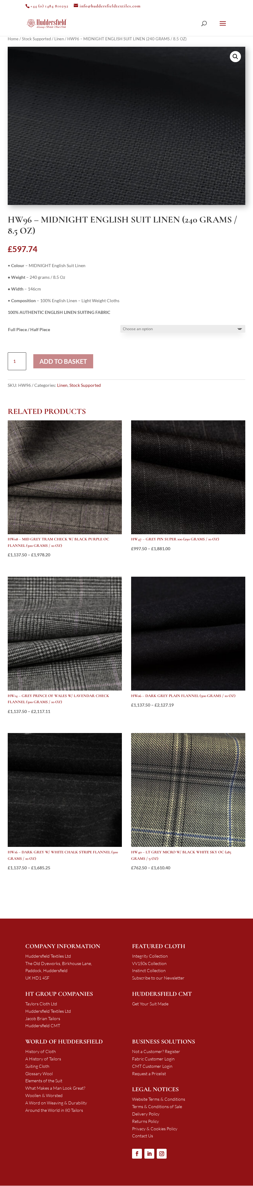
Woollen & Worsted (44, 1095)
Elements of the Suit (43, 1080)
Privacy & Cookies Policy (154, 1128)
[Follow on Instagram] (162, 1154)
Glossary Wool (39, 1073)
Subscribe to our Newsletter (158, 977)
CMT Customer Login (152, 1066)
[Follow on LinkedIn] (149, 1154)
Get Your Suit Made (150, 1003)
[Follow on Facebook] (137, 1154)
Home (13, 38)
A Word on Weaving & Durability (56, 1102)
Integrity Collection (150, 956)
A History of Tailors (43, 1058)
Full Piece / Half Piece (29, 329)
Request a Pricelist (149, 1073)
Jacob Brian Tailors (42, 1018)
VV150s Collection (149, 963)
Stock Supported (36, 38)
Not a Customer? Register (156, 1051)
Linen (59, 38)
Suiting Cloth (37, 1066)
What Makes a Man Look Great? (55, 1088)
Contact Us (142, 1135)
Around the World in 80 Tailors (54, 1110)
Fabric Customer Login (153, 1058)
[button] (235, 56)
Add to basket (63, 361)
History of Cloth (40, 1051)
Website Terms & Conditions (158, 1099)
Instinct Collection (149, 970)
